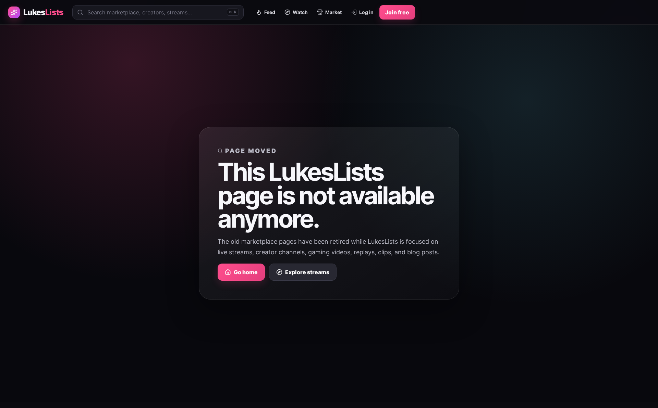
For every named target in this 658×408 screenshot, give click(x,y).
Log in (366, 12)
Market (333, 12)
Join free (397, 12)
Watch (300, 12)
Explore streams (307, 272)
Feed (269, 12)
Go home (246, 272)
